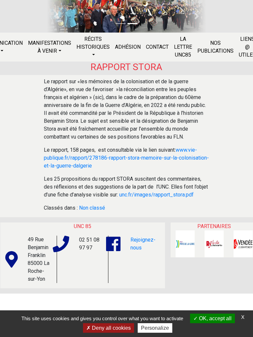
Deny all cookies (111, 328)
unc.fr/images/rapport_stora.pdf (156, 195)
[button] (56, 16)
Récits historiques (93, 43)
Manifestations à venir (49, 47)
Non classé (92, 208)
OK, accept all (215, 318)
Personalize (155, 328)
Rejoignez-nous (142, 244)
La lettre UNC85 (183, 47)
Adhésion (128, 47)
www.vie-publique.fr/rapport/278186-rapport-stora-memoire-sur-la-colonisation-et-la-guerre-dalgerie (126, 158)
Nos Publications (215, 47)
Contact (157, 47)
